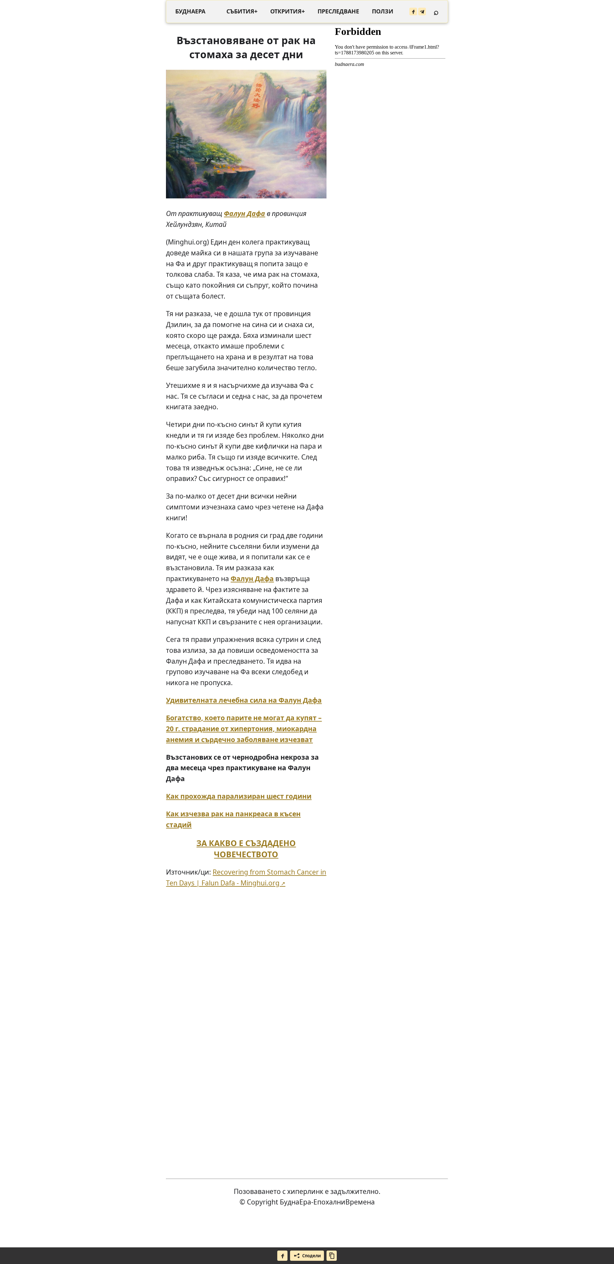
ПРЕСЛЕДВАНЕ (338, 11)
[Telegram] (422, 11)
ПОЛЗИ (382, 11)
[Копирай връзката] (332, 1256)
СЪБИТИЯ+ (241, 11)
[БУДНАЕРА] (190, 11)
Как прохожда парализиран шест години (238, 796)
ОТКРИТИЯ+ (287, 11)
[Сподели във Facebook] (282, 1256)
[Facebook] (413, 11)
